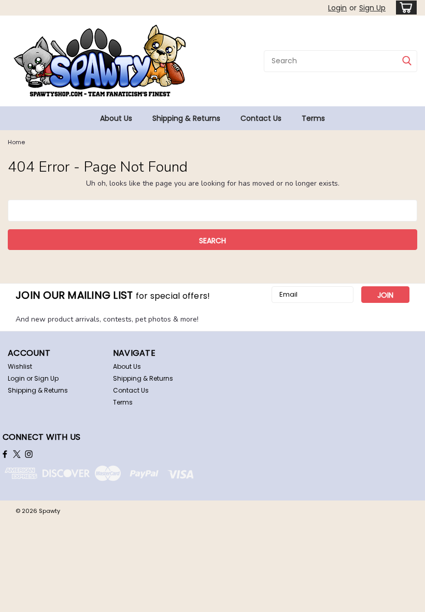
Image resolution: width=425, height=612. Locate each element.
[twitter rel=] (17, 454)
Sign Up (372, 8)
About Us (116, 118)
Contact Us (260, 118)
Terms (313, 118)
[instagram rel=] (29, 454)
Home (16, 142)
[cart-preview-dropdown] (404, 8)
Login (337, 8)
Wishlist (20, 366)
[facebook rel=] (5, 454)
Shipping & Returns (186, 118)
